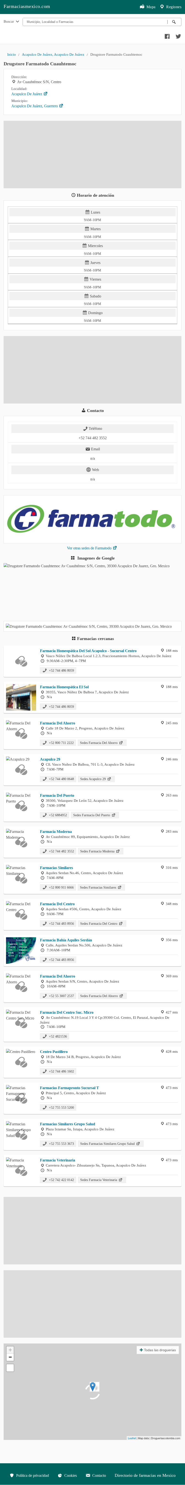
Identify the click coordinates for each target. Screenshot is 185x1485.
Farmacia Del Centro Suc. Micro (66, 1012)
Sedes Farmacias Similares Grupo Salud (108, 1144)
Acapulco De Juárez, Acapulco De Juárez (53, 54)
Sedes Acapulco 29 (93, 779)
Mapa (150, 7)
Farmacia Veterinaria (57, 1160)
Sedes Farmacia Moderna (97, 851)
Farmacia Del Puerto (57, 795)
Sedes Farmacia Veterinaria (99, 1180)
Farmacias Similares (56, 868)
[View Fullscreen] (10, 1367)
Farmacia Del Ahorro (57, 723)
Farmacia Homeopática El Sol (64, 687)
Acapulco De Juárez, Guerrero (35, 106)
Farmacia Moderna (56, 832)
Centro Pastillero (54, 1052)
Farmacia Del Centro (57, 904)
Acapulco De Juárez (27, 94)
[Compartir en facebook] (166, 35)
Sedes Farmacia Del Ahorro (99, 743)
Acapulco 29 (50, 759)
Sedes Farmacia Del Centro (99, 923)
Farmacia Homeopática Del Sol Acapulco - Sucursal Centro (88, 651)
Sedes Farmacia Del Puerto (92, 815)
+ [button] (10, 1350)
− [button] (10, 1357)
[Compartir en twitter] (177, 35)
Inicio (11, 54)
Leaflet (132, 1438)
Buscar (9, 21)
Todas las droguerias (160, 1350)
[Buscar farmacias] (174, 22)
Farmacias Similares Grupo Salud (67, 1124)
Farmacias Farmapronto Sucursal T (69, 1088)
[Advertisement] (92, 154)
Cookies (70, 1475)
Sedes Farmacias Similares (98, 887)
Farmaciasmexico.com (27, 6)
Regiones (173, 7)
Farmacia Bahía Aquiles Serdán (66, 940)
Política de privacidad (32, 1475)
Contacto (98, 1475)
